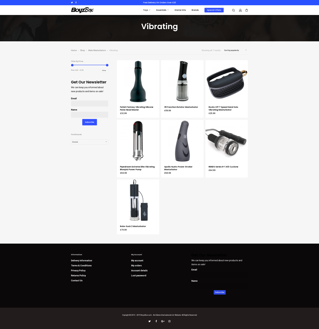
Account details (139, 270)
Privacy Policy (78, 270)
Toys (145, 10)
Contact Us (76, 280)
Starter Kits (180, 10)
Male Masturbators (97, 50)
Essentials (161, 10)
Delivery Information (81, 260)
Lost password (138, 275)
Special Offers (214, 10)
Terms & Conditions (81, 265)
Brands (195, 10)
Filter (104, 70)
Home (74, 50)
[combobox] (235, 50)
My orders (136, 265)
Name (74, 109)
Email (74, 98)
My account (137, 260)
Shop (82, 50)
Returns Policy (78, 275)
